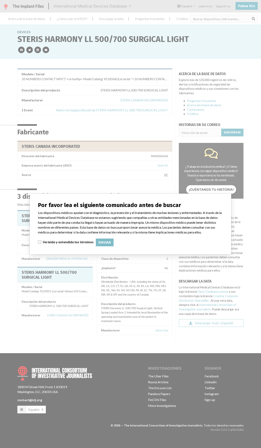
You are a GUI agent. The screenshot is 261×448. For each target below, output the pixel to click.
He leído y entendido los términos (68, 242)
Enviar (104, 242)
